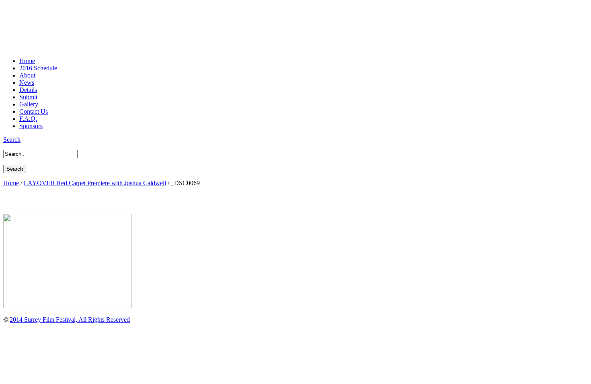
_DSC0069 (24, 200)
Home (11, 183)
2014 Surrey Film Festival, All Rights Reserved (70, 319)
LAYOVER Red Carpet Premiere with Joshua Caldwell (95, 183)
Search (12, 139)
